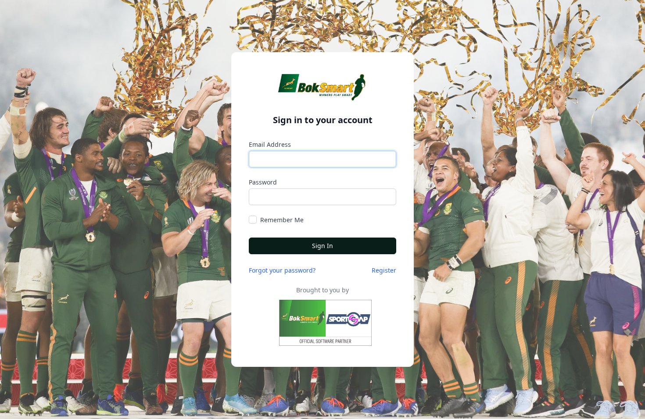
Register (384, 270)
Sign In (322, 245)
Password (263, 182)
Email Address (270, 144)
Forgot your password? (282, 270)
